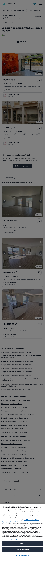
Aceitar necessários (22, 549)
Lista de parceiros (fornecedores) (10, 540)
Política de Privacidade (10, 522)
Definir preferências (23, 555)
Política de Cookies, (31, 520)
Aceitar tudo (22, 543)
